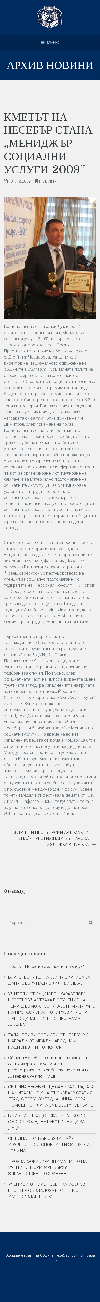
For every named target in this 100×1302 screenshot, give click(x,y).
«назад (14, 890)
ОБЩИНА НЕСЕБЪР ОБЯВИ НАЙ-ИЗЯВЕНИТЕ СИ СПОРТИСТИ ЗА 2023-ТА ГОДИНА (49, 1144)
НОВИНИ (48, 181)
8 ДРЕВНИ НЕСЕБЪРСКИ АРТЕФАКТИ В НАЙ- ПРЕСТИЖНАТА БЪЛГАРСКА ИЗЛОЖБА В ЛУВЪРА (51, 838)
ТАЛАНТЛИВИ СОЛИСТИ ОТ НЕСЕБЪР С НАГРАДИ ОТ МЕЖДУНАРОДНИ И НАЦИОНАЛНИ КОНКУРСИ (48, 1041)
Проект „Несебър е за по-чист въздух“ (46, 966)
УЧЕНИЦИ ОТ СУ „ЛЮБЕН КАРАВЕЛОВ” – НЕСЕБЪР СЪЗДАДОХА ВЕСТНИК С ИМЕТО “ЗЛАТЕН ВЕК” (49, 1190)
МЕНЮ (52, 42)
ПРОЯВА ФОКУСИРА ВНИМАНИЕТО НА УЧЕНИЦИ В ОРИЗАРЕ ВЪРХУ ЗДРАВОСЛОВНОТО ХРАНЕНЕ (47, 1167)
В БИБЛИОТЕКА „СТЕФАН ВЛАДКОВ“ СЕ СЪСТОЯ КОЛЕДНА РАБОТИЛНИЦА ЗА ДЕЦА (48, 1121)
